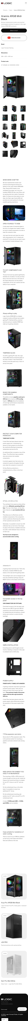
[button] (26, 3)
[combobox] (4, 1019)
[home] (6, 3)
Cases (10, 10)
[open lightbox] (14, 87)
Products (5, 10)
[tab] (7, 165)
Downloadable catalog (7, 1003)
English (3, 1019)
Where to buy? (14, 30)
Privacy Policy (4, 1002)
